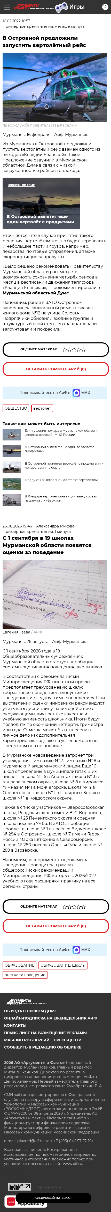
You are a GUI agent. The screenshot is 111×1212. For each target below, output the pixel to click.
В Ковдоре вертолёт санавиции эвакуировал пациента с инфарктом (61, 498)
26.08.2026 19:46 (17, 526)
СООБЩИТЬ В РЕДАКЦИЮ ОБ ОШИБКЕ (42, 1047)
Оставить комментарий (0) (56, 369)
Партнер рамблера (48, 1187)
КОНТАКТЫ (15, 1025)
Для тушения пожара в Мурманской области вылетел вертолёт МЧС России (61, 433)
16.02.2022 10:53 (16, 21)
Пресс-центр (67, 1040)
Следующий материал (53, 1198)
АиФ (38, 632)
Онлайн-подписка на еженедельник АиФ (50, 1018)
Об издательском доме (30, 1011)
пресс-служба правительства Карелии (40, 125)
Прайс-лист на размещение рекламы (45, 1033)
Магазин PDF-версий (27, 1040)
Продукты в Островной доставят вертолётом (61, 480)
